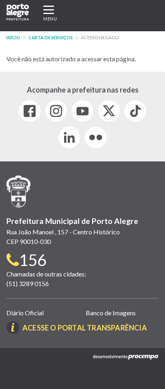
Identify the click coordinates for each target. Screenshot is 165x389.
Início (13, 37)
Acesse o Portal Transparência (84, 327)
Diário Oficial (25, 312)
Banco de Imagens (111, 312)
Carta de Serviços (50, 37)
